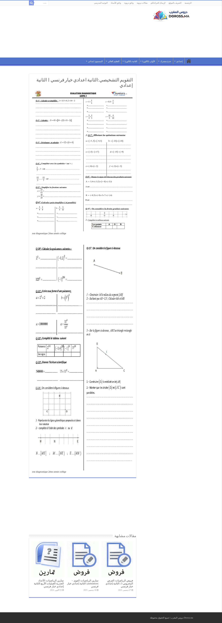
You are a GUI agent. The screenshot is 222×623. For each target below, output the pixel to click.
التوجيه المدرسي (101, 3)
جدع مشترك (165, 61)
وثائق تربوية (129, 3)
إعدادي (179, 61)
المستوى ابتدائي (95, 61)
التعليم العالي (113, 61)
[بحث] (31, 2)
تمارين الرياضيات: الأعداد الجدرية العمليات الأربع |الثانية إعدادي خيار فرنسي (49, 583)
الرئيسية (188, 3)
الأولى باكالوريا (148, 61)
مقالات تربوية (142, 3)
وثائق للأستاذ (116, 3)
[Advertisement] (90, 31)
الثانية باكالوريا (131, 61)
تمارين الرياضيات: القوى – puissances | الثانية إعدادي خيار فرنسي (82, 583)
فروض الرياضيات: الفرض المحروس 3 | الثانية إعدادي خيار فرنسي (119, 583)
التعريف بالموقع (175, 3)
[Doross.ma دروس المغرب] (170, 15)
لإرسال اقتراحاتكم (158, 3)
